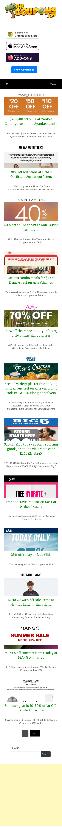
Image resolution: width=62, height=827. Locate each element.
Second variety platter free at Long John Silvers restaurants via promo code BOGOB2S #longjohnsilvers (31, 388)
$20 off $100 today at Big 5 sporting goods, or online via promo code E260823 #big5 (31, 448)
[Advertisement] (31, 795)
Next (35, 733)
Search (16, 748)
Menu (53, 83)
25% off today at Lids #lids (31, 555)
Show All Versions (24, 69)
